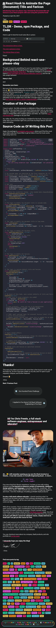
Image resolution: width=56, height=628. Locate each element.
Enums (48, 575)
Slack (17, 606)
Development (31, 575)
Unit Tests (34, 612)
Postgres (17, 597)
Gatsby (39, 579)
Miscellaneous (15, 591)
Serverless (42, 603)
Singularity (11, 606)
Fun (21, 579)
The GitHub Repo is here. (11, 52)
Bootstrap (5, 569)
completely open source (26, 131)
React (10, 21)
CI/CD (24, 569)
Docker (43, 575)
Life (14, 588)
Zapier (41, 616)
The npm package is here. (11, 49)
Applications (37, 563)
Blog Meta (38, 566)
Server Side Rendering (32, 603)
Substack (5, 609)
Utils (39, 612)
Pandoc (11, 597)
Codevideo (48, 572)
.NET (22, 591)
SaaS (4, 603)
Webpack (5, 616)
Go (13, 582)
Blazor (32, 566)
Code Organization (39, 572)
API (27, 563)
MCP (47, 588)
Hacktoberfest (6, 585)
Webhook (48, 612)
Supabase (11, 609)
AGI (9, 563)
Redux (32, 600)
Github (4, 582)
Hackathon (41, 582)
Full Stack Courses (36, 512)
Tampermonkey (37, 609)
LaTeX (46, 585)
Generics (45, 579)
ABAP (4, 563)
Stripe (48, 606)
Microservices (6, 591)
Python (43, 597)
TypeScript (23, 21)
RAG (47, 597)
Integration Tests (16, 585)
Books (44, 566)
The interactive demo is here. (12, 45)
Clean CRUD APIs (37, 569)
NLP (36, 591)
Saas (8, 603)
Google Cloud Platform (26, 582)
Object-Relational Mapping (26, 594)
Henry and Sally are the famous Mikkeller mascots (24, 73)
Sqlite (38, 606)
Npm (44, 591)
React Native (26, 600)
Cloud (21, 572)
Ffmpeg (17, 579)
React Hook (16, 21)
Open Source (37, 594)
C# (16, 569)
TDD (44, 609)
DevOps (38, 575)
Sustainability (19, 609)
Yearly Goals (35, 616)
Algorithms (17, 563)
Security (23, 603)
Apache (23, 563)
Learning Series (7, 588)
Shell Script (49, 603)
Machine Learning (28, 588)
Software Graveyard (31, 606)
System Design (28, 609)
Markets (43, 588)
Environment (6, 579)
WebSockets (12, 616)
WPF (24, 616)
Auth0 (43, 563)
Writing (29, 616)
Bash (12, 566)
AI (11, 563)
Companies (6, 575)
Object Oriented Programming (10, 594)
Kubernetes (41, 585)
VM (43, 612)
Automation (6, 566)
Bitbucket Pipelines (19, 566)
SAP (13, 603)
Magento (37, 588)
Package (5, 21)
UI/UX (28, 612)
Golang (18, 582)
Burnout (12, 569)
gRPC (35, 582)
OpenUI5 (44, 594)
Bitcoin (27, 566)
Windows (19, 616)
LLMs (17, 588)
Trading (5, 612)
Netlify (26, 591)
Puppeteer (37, 597)
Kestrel (34, 585)
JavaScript (24, 585)
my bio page (15, 536)
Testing (48, 609)
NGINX (31, 591)
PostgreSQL (24, 597)
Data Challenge (23, 575)
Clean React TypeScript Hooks (10, 572)
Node (40, 591)
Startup (43, 606)
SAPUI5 (17, 603)
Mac (22, 588)
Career (20, 569)
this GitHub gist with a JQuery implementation (21, 99)
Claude (29, 569)
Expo (12, 579)
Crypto (12, 575)
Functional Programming (30, 579)
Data (16, 575)
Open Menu (4, 4)
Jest (30, 585)
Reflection (46, 600)
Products (30, 597)
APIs (31, 563)
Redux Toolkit (39, 600)
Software (22, 606)
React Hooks (18, 600)
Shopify (5, 606)
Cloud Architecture (28, 572)
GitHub (9, 582)
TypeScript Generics (21, 612)
